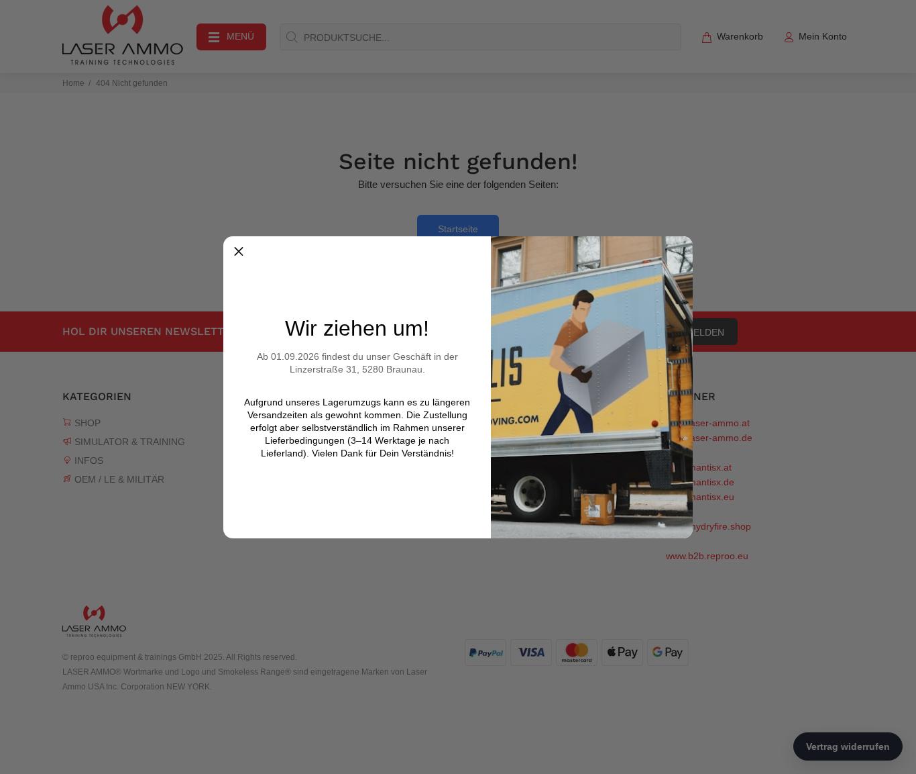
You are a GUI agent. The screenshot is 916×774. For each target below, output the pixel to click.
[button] (238, 251)
